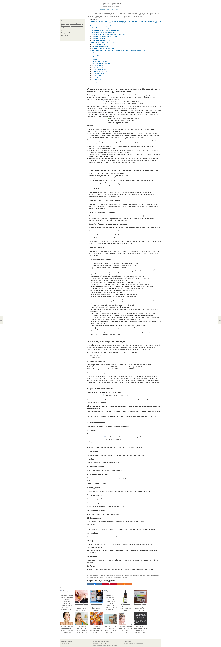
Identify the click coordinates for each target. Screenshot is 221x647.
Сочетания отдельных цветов (101, 40)
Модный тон (110, 577)
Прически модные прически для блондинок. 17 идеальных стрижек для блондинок (72, 33)
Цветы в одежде (95, 575)
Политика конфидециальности (99, 643)
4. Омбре (95, 59)
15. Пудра (95, 78)
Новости (110, 9)
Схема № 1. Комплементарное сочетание (105, 28)
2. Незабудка (96, 55)
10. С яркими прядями (99, 69)
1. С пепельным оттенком (100, 53)
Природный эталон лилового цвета (103, 49)
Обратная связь (127, 641)
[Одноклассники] (124, 584)
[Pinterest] (109, 584)
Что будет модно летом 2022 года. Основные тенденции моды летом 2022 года (72, 26)
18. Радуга (95, 82)
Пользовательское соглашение (104, 641)
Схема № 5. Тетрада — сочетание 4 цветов (105, 36)
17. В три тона (96, 80)
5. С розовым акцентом (99, 61)
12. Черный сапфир (98, 73)
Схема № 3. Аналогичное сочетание (103, 32)
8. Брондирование (98, 65)
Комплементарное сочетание (114, 575)
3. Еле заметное (97, 57)
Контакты (95, 641)
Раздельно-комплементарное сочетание (141, 575)
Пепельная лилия (117, 577)
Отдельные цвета (155, 575)
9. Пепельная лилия (98, 67)
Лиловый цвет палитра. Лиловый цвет (102, 42)
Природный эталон (103, 577)
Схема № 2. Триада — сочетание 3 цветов (105, 30)
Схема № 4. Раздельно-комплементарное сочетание (108, 34)
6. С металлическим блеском (101, 63)
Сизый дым (124, 577)
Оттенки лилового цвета (99, 44)
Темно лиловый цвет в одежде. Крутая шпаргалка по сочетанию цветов (113, 26)
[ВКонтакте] (94, 584)
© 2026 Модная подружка (66, 641)
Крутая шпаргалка (104, 575)
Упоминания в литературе (100, 47)
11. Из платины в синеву (99, 71)
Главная (102, 9)
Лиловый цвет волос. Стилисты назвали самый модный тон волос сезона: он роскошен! (118, 51)
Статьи (117, 9)
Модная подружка (110, 3)
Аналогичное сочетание (127, 575)
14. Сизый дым (96, 76)
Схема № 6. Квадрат (98, 38)
